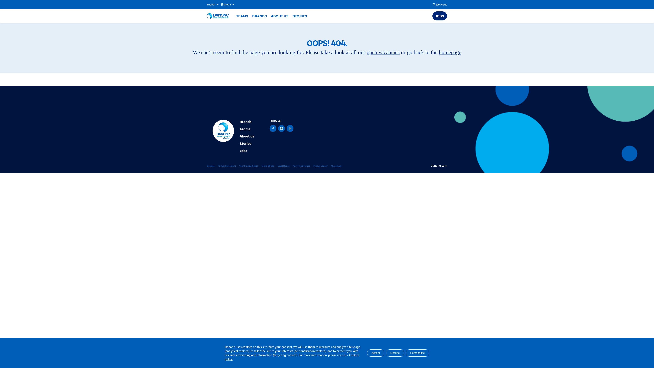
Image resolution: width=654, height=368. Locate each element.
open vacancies (383, 52)
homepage (450, 52)
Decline (395, 352)
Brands (259, 15)
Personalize (417, 352)
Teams (242, 15)
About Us (280, 15)
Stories (300, 15)
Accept (375, 352)
